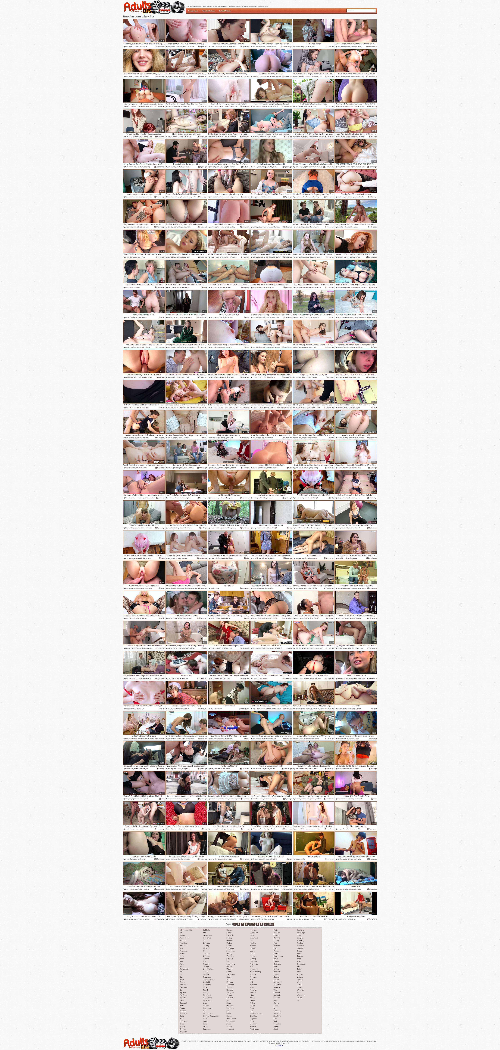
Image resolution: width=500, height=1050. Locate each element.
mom (254, 136)
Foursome (231, 964)
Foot (228, 961)
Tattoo (299, 953)
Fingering (230, 948)
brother (311, 738)
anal (145, 46)
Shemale (277, 995)
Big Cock (183, 995)
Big (181, 990)
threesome (233, 257)
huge (273, 377)
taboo (311, 618)
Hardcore (230, 1008)
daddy (258, 708)
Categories (193, 11)
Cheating (207, 953)
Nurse (252, 1000)
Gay (228, 979)
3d (181, 933)
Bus (204, 933)
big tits (142, 46)
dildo (264, 468)
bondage (229, 46)
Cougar (206, 972)
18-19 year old (260, 46)
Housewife (231, 1021)
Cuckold (206, 982)
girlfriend (145, 76)
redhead (275, 106)
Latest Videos (225, 11)
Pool (275, 943)
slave (179, 648)
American (184, 946)
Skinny (276, 1006)
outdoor (316, 317)
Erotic (205, 1026)
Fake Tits (230, 935)
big (227, 437)
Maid (252, 966)
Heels (229, 1013)
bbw (342, 227)
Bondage (183, 1013)
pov (269, 197)
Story (299, 935)
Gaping (230, 977)
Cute (205, 987)
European (207, 1029)
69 (298, 1000)
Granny (230, 995)
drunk (175, 618)
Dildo (205, 1003)
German (230, 982)
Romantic (277, 972)
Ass (181, 961)
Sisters (276, 1003)
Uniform (300, 977)
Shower (276, 998)
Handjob (230, 1006)
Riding (276, 969)
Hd (228, 1011)
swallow (230, 136)
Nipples (253, 995)
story (217, 588)
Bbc (181, 974)
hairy (185, 437)
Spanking (277, 1024)
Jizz (251, 940)
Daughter (207, 995)
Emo (205, 1024)
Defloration (207, 1000)
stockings (227, 919)
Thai (299, 961)
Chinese (206, 956)
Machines (254, 964)
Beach (182, 982)
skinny (227, 257)
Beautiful (183, 985)
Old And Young (256, 1013)
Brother (183, 1029)
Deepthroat (207, 998)
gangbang (146, 167)
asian (173, 106)
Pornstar (276, 946)
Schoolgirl (277, 982)
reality (232, 889)
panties (270, 437)
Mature (253, 974)
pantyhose (359, 347)
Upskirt (300, 979)
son (275, 136)
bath (150, 648)
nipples (317, 829)
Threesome (301, 964)
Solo (275, 1019)
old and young (314, 76)
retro (274, 829)
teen (126, 46)
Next (271, 924)
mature (137, 287)
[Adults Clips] (151, 1049)
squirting (275, 468)
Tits (298, 966)
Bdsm (182, 979)
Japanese (254, 938)
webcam (318, 257)
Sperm (276, 1026)
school (267, 768)
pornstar (355, 197)
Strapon (300, 938)
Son (275, 1021)
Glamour (230, 987)
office (344, 919)
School (276, 979)
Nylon (252, 1003)
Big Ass (183, 993)
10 (266, 924)
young (227, 106)
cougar (322, 708)
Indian (229, 1026)
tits (313, 46)
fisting (227, 498)
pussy (184, 46)
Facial (229, 933)
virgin (140, 678)
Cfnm (205, 951)
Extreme (230, 930)
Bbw (181, 977)
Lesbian (253, 956)
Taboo (299, 951)
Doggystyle (207, 1008)
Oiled (252, 1008)
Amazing (183, 943)
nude (358, 377)
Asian (182, 959)
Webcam (300, 990)
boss (185, 317)
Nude (252, 998)
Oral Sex (253, 1016)
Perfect (276, 935)
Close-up (207, 964)
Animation (184, 951)
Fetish (229, 943)
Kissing (253, 943)
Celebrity (206, 948)
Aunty (182, 964)
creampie (321, 136)
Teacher (300, 956)
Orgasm (253, 1019)
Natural (253, 993)
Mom (252, 987)
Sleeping (277, 1011)
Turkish (300, 974)
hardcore (277, 227)
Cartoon (206, 943)
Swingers (300, 948)
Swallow (300, 946)
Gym (228, 1000)
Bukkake (206, 930)
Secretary (277, 985)
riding (317, 197)
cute (185, 136)
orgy (190, 618)
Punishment (278, 956)
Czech (205, 990)
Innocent (230, 1029)
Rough (276, 974)
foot (266, 588)
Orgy (252, 1021)
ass (315, 106)
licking (316, 468)
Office (252, 1006)
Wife (299, 993)
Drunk (205, 1019)
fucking (278, 257)
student (196, 889)
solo (141, 76)
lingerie (148, 347)
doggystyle (149, 106)
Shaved (276, 993)
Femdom (230, 940)
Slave (275, 1008)
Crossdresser (208, 979)
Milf (251, 979)
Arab (182, 956)
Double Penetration (211, 1016)
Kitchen (253, 946)
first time (315, 136)
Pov (275, 948)
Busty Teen (207, 935)
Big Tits (183, 998)
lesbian (301, 468)
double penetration (192, 407)
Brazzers (183, 1021)
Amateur (183, 940)
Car (204, 940)
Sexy (275, 990)
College (206, 966)
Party (275, 930)
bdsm (234, 46)
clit (188, 437)
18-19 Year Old (186, 930)
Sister (275, 1000)
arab (254, 768)
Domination (208, 1013)
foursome (151, 738)
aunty (143, 859)
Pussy (275, 959)
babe (190, 76)
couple (312, 197)
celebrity (186, 708)
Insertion (253, 930)
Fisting (229, 953)
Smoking (277, 1016)
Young (299, 998)
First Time (231, 951)
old (320, 76)
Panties (253, 1026)
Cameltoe (207, 938)
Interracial (254, 933)
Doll (204, 1011)
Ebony (205, 1021)
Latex (252, 951)
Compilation (208, 969)
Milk (251, 982)
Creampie (207, 977)
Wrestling (301, 995)
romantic (273, 768)
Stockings (301, 933)
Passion (276, 933)
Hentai (229, 1016)
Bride (182, 1024)
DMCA (281, 1045)
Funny (229, 972)
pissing (233, 528)
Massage (254, 969)
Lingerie (253, 961)
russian (136, 46)
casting (263, 167)
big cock (223, 46)
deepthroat (145, 648)
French (229, 966)
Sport (275, 1029)
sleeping (131, 889)
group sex (184, 618)
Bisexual (183, 1003)
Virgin (299, 985)
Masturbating (255, 972)
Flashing (230, 956)
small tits (308, 46)
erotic (305, 106)
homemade (190, 46)
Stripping (300, 940)
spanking (255, 76)
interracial (187, 106)
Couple (206, 974)
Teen (299, 959)
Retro (275, 966)
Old (251, 1011)
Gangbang (231, 974)
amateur (179, 46)
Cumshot (207, 985)
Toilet (299, 969)
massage (264, 106)
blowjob (303, 46)
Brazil (182, 1019)
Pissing (276, 940)
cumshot (269, 167)
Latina (252, 953)
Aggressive (184, 938)
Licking (253, 959)
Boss (182, 1016)
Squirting (300, 930)
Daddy (205, 993)
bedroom (145, 227)
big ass (131, 46)
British (182, 1026)
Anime (182, 953)
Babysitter (184, 969)
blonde (361, 197)
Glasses (230, 990)
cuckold (191, 468)
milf (351, 227)
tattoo (312, 317)
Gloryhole (231, 993)
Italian (252, 935)
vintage (351, 678)
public (354, 377)
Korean (253, 948)
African (182, 935)
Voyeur (300, 987)
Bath (181, 972)
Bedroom (183, 987)
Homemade (231, 1019)
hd (271, 197)
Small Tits (277, 1013)
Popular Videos (208, 11)
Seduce (276, 987)
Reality (276, 961)
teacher (303, 859)
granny (301, 558)
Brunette (183, 1032)
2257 (276, 1045)
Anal (181, 948)
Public (275, 953)
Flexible (230, 959)
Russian (276, 977)
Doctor (206, 1006)
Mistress (253, 985)
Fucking (230, 969)
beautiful (216, 76)
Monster (253, 990)
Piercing (276, 938)
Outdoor (253, 1024)
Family (229, 938)
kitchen (306, 738)
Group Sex (231, 998)
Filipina (229, 946)
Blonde (182, 1008)
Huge (229, 1024)
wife (357, 738)
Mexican (253, 977)
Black (182, 1006)
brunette (144, 317)
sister (261, 136)
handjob (266, 257)
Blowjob (183, 1011)
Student (300, 943)
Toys (299, 972)
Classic (206, 959)
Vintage (300, 982)
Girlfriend (230, 985)
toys (311, 498)
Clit (204, 961)
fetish (318, 407)
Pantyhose (254, 1029)
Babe (182, 966)
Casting (206, 946)
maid (230, 648)
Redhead (277, 964)
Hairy (229, 1003)
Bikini (182, 1000)
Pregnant (277, 951)
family (357, 768)
